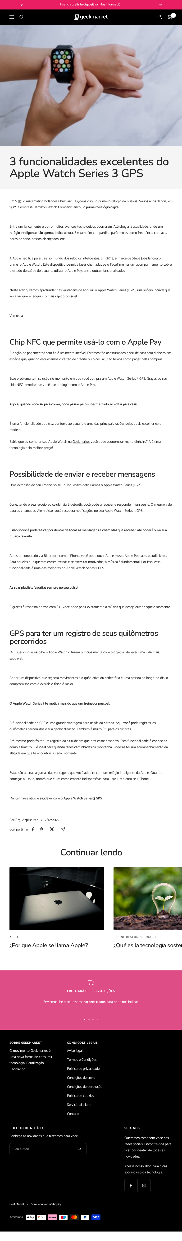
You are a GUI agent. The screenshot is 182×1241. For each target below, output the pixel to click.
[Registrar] (80, 1149)
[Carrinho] (170, 17)
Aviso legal (74, 1051)
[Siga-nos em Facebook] (130, 1185)
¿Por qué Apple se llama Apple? (48, 945)
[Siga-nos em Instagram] (143, 1185)
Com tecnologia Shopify (46, 1204)
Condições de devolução (84, 1087)
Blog (148, 1166)
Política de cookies (80, 1096)
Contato (73, 1114)
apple (14, 937)
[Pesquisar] (21, 17)
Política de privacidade (83, 1069)
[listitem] (33, 829)
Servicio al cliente (79, 1105)
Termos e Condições (81, 1060)
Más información (111, 4)
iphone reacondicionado (135, 937)
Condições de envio (81, 1078)
